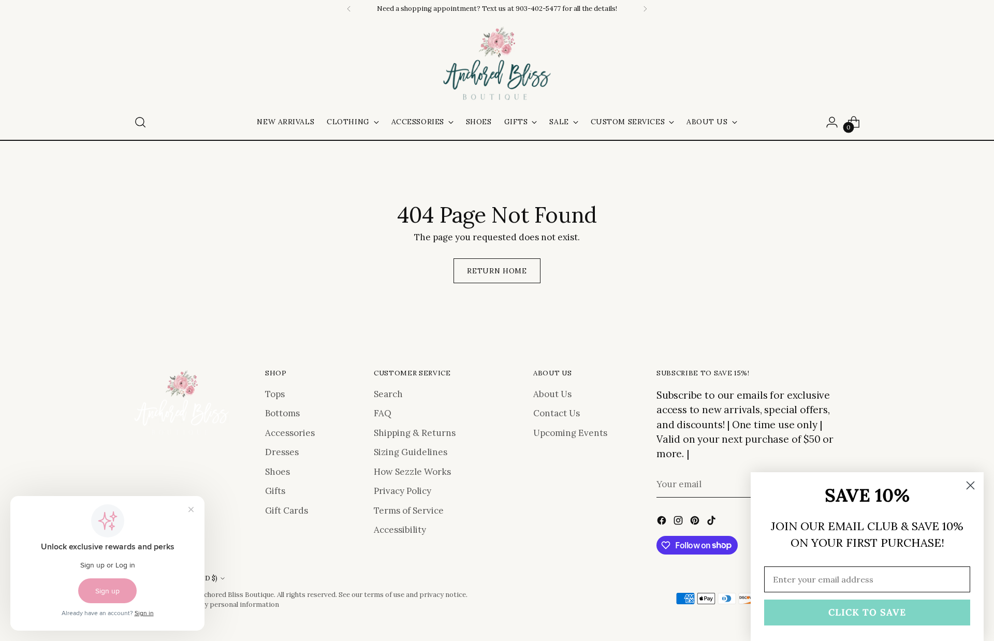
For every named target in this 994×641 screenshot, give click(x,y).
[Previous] (349, 9)
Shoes (277, 471)
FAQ (382, 413)
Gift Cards (286, 510)
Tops (275, 394)
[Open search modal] (140, 122)
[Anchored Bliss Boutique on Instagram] (679, 522)
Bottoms (282, 413)
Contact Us (556, 413)
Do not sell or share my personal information (207, 604)
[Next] (645, 9)
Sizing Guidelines (410, 452)
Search (388, 394)
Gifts (275, 491)
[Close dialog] (970, 485)
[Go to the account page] (832, 122)
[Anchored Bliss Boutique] (497, 64)
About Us (552, 394)
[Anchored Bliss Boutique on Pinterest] (696, 522)
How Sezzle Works (412, 471)
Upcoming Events (570, 433)
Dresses (282, 452)
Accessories (290, 433)
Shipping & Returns (415, 433)
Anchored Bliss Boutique (235, 594)
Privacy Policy (402, 491)
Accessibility (400, 529)
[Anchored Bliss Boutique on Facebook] (662, 522)
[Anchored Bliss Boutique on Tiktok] (712, 522)
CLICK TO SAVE (867, 612)
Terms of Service (409, 510)
